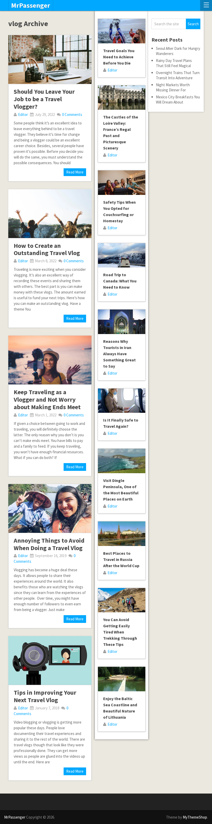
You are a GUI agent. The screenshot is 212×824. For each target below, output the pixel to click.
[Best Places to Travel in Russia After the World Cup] (121, 533)
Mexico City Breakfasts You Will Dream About (178, 99)
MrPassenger (30, 5)
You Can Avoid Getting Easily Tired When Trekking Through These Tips (120, 632)
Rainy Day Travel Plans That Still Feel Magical (174, 63)
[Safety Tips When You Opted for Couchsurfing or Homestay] (121, 182)
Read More (75, 172)
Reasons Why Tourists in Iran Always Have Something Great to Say (119, 354)
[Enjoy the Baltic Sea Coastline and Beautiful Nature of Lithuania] (121, 679)
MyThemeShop (195, 817)
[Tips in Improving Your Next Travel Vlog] (49, 660)
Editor (23, 114)
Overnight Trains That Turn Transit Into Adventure (178, 75)
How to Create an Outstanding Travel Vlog (47, 249)
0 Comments (72, 114)
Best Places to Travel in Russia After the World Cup (121, 559)
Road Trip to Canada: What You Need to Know (120, 281)
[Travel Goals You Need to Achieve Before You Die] (121, 31)
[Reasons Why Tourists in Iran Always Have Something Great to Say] (121, 322)
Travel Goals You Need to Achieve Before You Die (118, 57)
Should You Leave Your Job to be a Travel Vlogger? (44, 99)
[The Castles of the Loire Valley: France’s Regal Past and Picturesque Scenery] (121, 97)
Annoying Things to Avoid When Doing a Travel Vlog (49, 544)
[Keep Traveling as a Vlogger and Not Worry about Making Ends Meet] (49, 360)
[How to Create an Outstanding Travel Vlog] (49, 213)
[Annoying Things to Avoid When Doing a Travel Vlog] (49, 508)
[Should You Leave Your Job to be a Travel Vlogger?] (49, 59)
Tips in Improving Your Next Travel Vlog (45, 696)
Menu (206, 5)
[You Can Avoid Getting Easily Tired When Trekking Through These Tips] (121, 600)
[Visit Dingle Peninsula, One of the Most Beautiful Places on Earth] (121, 461)
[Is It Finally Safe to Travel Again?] (121, 401)
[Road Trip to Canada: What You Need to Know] (121, 255)
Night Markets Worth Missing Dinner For (173, 87)
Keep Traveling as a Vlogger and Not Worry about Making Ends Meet (47, 399)
